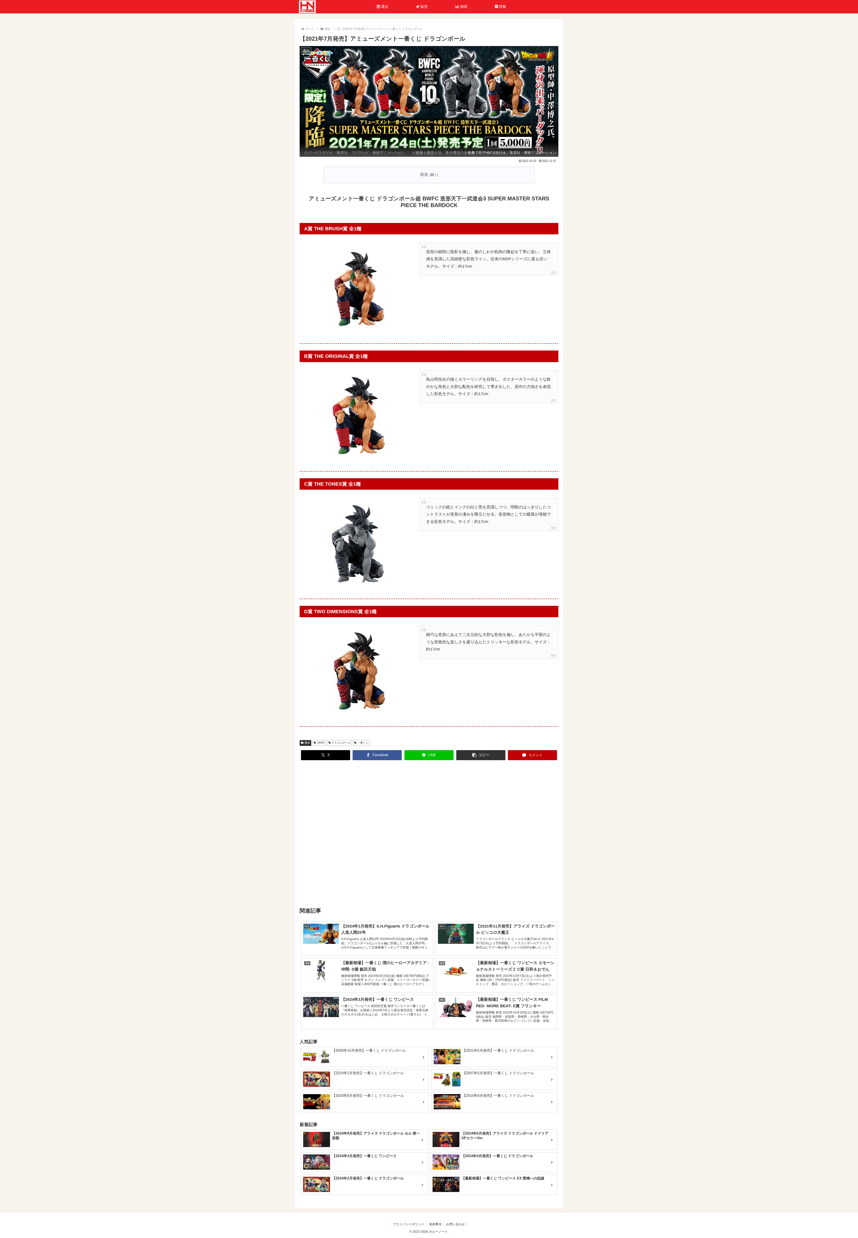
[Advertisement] (429, 833)
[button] (480, 755)
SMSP (321, 742)
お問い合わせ (455, 1224)
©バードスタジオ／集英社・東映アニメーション (517, 153)
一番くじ (363, 742)
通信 (307, 742)
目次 (424, 174)
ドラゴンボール (341, 742)
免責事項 (435, 1224)
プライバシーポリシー (408, 1224)
